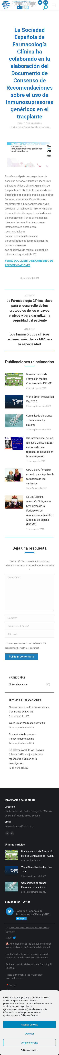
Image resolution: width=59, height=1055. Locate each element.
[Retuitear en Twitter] (7, 927)
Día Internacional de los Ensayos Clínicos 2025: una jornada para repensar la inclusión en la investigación (39, 447)
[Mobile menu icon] (54, 5)
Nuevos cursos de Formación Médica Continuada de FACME (38, 379)
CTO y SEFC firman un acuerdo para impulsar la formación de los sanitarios (40, 476)
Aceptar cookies (29, 1024)
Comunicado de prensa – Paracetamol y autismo (39, 420)
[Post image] (14, 379)
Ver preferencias (29, 1042)
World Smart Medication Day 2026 (40, 399)
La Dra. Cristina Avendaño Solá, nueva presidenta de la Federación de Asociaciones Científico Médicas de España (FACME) (39, 510)
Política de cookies (29, 1050)
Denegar (29, 1033)
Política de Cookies (29, 1015)
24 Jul (9, 938)
